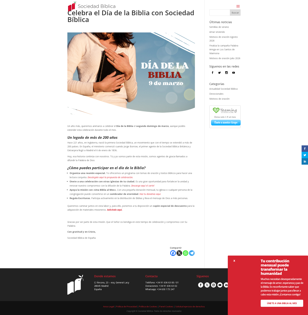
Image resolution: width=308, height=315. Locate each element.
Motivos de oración (219, 98)
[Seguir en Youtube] (219, 285)
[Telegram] (192, 253)
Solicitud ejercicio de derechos (190, 306)
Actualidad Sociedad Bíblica (223, 88)
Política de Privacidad (126, 306)
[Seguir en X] (207, 285)
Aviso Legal (108, 306)
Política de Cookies (148, 306)
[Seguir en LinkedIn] (226, 285)
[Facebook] (173, 253)
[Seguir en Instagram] (213, 285)
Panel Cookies (166, 306)
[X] (179, 253)
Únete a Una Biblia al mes (282, 303)
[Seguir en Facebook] (200, 285)
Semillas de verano (219, 26)
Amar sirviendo (217, 31)
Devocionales (216, 93)
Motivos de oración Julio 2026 (224, 58)
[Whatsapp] (185, 253)
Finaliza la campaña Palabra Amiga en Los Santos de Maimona (223, 49)
